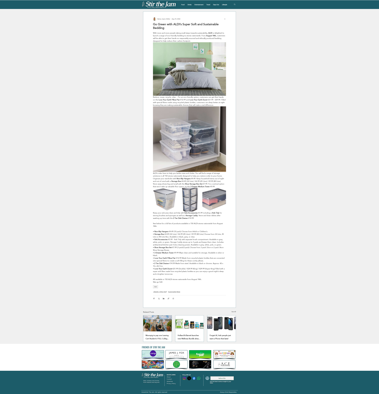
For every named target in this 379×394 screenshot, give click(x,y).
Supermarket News (174, 292)
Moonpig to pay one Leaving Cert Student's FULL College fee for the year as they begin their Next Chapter (157, 337)
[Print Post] (173, 298)
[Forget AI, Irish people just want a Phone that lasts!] (221, 323)
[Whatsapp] (199, 378)
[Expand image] (165, 199)
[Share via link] (168, 298)
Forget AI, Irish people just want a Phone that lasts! (220, 337)
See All (234, 312)
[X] (189, 378)
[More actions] (225, 19)
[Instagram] (184, 378)
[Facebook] (194, 378)
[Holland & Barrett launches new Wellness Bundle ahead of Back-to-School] (189, 323)
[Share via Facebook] (154, 298)
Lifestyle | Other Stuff (160, 292)
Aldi (155, 287)
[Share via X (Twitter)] (159, 298)
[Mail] (207, 378)
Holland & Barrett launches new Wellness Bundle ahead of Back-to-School (189, 337)
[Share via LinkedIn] (164, 298)
